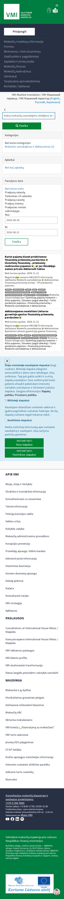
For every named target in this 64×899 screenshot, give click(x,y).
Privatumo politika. (26, 395)
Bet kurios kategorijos (18, 143)
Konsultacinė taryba (17, 596)
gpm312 (42, 290)
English (55, 98)
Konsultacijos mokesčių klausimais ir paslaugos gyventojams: (27, 797)
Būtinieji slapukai (18, 400)
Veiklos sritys (13, 521)
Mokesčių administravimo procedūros (27, 536)
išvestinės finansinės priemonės (17, 292)
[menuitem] (23, 42)
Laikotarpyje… (13, 211)
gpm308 (27, 335)
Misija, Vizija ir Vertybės (18, 484)
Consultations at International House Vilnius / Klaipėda (31, 630)
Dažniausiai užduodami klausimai (24, 705)
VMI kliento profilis (16, 658)
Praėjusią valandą (15, 192)
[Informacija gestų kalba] (49, 12)
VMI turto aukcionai (16, 735)
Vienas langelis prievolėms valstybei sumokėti (31, 673)
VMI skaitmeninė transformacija (24, 665)
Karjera (9, 588)
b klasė (8, 290)
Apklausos (11, 611)
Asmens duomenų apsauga (21, 573)
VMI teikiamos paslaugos (19, 651)
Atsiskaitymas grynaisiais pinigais (24, 698)
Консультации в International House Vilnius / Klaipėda (31, 641)
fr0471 (28, 290)
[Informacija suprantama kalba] (55, 12)
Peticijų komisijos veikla (19, 514)
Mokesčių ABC (13, 713)
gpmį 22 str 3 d (29, 295)
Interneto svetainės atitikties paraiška (27, 765)
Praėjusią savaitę (15, 200)
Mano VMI (26, 815)
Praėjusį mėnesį (14, 204)
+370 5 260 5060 (15, 803)
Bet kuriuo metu (14, 189)
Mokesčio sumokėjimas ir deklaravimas (29, 147)
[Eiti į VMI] (18, 12)
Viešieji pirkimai (14, 581)
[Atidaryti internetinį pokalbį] (56, 891)
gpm (34, 290)
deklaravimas (18, 290)
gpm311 (43, 338)
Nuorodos (11, 779)
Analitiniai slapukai (19, 420)
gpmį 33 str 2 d (42, 295)
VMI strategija (13, 603)
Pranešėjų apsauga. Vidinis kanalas (25, 551)
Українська (52, 102)
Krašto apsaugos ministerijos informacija (29, 757)
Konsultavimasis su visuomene (23, 499)
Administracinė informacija (21, 559)
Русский (40, 102)
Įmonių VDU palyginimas (19, 742)
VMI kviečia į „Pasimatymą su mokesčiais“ (29, 727)
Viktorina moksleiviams (18, 720)
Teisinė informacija (16, 506)
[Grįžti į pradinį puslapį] (4, 109)
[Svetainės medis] (57, 6)
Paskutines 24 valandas (18, 196)
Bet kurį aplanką (14, 168)
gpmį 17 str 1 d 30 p (39, 292)
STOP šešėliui (13, 750)
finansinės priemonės (14, 295)
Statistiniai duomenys (18, 566)
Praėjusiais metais (15, 207)
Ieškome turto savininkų (19, 772)
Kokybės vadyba (14, 529)
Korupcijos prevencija (17, 544)
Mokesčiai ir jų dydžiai (18, 690)
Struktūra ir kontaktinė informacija (25, 492)
